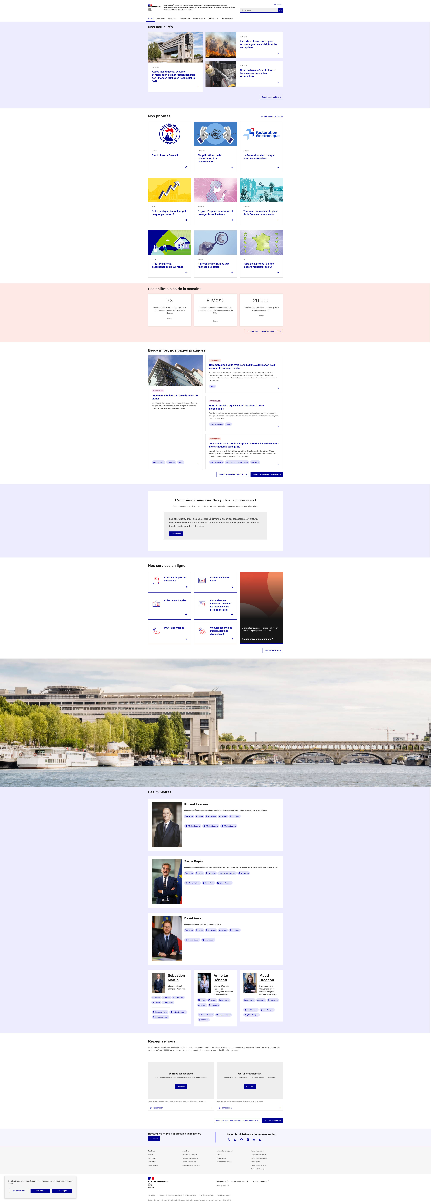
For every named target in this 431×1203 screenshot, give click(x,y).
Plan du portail (221, 1158)
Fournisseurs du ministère (259, 1158)
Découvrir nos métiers (272, 1120)
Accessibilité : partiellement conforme (170, 1195)
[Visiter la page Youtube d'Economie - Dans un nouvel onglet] (254, 1139)
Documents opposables (224, 1162)
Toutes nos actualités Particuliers (231, 474)
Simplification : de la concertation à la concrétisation (209, 158)
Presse (279, 4)
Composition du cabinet (227, 873)
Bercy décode (185, 18)
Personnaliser (18, 1191)
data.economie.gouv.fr (258, 1165)
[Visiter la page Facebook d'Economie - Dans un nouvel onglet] (241, 1139)
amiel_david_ (209, 940)
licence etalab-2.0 (223, 1200)
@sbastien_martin (161, 1017)
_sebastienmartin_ (179, 1012)
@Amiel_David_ (193, 940)
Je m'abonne (176, 534)
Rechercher (280, 10)
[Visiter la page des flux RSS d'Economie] (260, 1139)
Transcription (158, 1108)
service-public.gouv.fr (239, 1181)
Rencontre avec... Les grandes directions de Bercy (236, 1120)
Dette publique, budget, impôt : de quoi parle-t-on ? (169, 213)
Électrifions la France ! (165, 155)
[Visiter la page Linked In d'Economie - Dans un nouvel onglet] (235, 1139)
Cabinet (224, 816)
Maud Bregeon (252, 1010)
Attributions (212, 816)
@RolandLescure (194, 826)
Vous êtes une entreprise (190, 1158)
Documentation (256, 1162)
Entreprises (172, 18)
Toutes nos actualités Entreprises (265, 474)
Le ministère (152, 1162)
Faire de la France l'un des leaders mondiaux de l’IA (258, 265)
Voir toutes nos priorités (273, 116)
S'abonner (154, 1138)
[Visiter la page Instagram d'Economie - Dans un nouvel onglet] (248, 1139)
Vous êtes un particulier (190, 1154)
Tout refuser (40, 1191)
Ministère (212, 18)
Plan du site (151, 1195)
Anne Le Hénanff (207, 1015)
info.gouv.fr (221, 1181)
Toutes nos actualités (270, 97)
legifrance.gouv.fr (260, 1181)
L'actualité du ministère (190, 1162)
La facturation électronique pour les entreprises (258, 157)
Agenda (190, 816)
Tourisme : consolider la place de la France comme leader (260, 213)
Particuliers (161, 18)
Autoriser (181, 1086)
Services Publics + (256, 1169)
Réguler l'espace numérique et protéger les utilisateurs (215, 213)
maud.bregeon (268, 1010)
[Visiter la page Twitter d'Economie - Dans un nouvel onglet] (229, 1139)
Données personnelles (206, 1195)
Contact (219, 1154)
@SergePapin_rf (193, 883)
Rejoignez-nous (227, 18)
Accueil (150, 18)
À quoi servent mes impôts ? (257, 639)
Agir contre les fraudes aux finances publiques (213, 265)
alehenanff (204, 1020)
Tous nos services (271, 650)
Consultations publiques (258, 1154)
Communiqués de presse (190, 1165)
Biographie (235, 816)
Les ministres (198, 18)
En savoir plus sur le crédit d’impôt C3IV (263, 331)
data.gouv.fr (221, 1186)
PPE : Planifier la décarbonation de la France (167, 265)
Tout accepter (62, 1191)
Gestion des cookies (224, 1195)
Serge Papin (209, 883)
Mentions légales (190, 1195)
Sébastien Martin (161, 1012)
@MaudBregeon (252, 1015)
